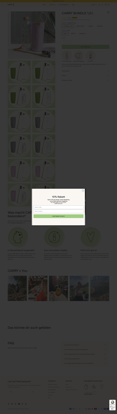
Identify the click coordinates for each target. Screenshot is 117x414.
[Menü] (115, 400)
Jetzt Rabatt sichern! (58, 216)
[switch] (112, 409)
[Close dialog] (83, 190)
